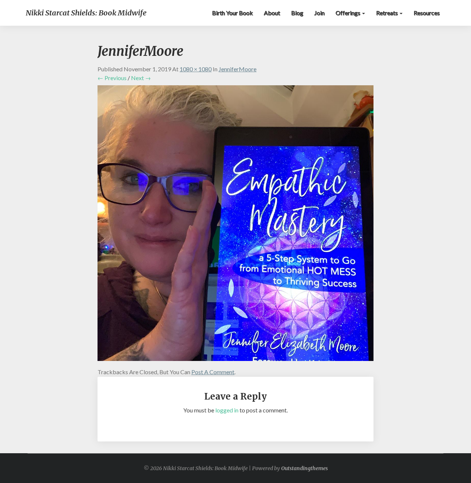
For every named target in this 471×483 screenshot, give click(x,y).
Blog (297, 12)
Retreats (387, 12)
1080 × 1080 (196, 68)
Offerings (348, 12)
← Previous (112, 77)
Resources (427, 12)
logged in (226, 410)
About (272, 12)
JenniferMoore (237, 68)
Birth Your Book (232, 12)
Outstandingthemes (304, 468)
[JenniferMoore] (235, 225)
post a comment (212, 371)
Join (319, 12)
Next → (141, 77)
